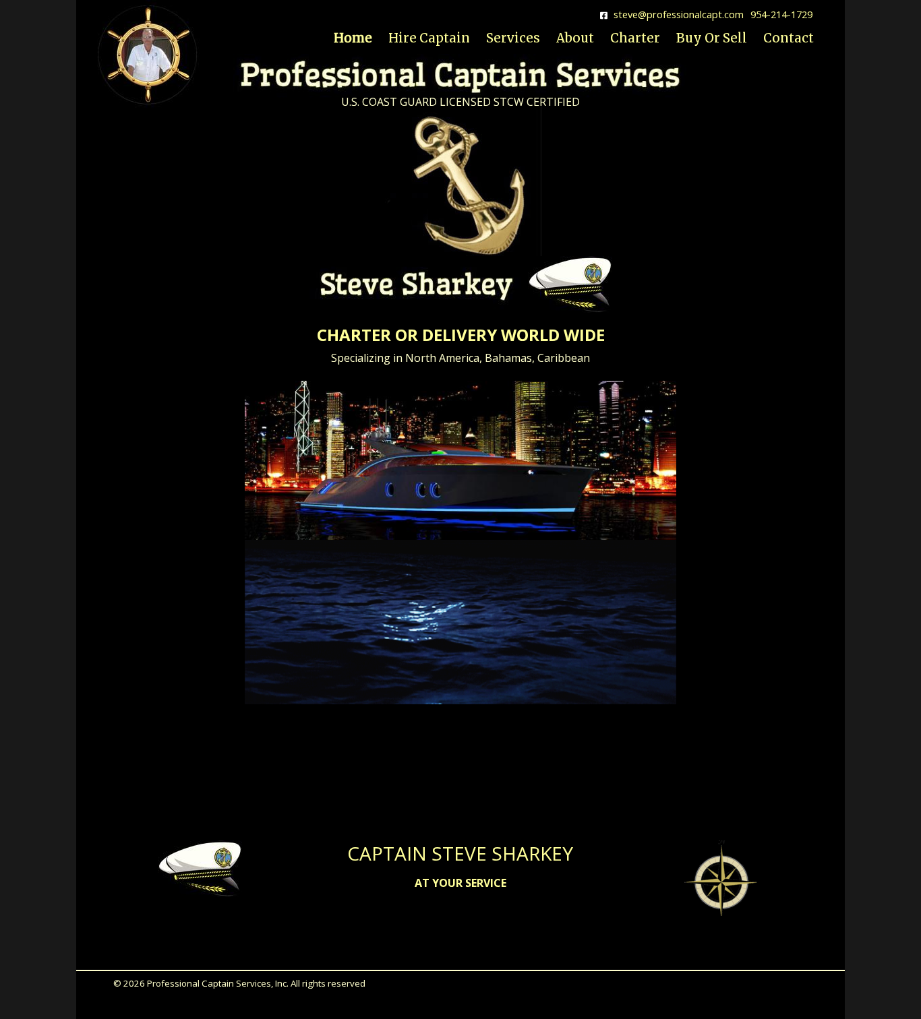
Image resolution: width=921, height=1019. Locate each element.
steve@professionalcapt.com (679, 14)
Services (513, 38)
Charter (635, 38)
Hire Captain (429, 38)
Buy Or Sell (711, 38)
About (575, 38)
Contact (788, 38)
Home (353, 38)
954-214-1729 (781, 14)
